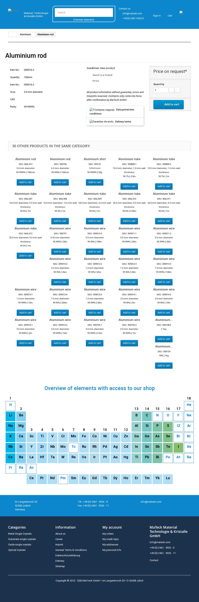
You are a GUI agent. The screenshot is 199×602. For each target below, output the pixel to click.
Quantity (158, 84)
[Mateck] (14, 14)
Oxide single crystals (19, 544)
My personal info (111, 550)
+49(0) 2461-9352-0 (133, 18)
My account (112, 527)
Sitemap (60, 566)
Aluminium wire (60, 228)
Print (96, 80)
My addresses (110, 544)
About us (60, 533)
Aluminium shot (95, 159)
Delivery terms (123, 121)
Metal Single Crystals (20, 533)
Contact (154, 560)
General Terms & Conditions (71, 550)
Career (59, 539)
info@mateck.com (132, 13)
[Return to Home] (12, 34)
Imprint (59, 544)
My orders (108, 533)
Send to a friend (102, 75)
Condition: (93, 68)
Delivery (59, 560)
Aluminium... (164, 320)
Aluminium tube (129, 159)
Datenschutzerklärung (67, 555)
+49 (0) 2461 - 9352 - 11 (163, 553)
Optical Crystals (17, 550)
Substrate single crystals (22, 539)
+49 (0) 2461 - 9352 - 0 (162, 547)
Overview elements (83, 19)
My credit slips (110, 539)
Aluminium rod (25, 159)
